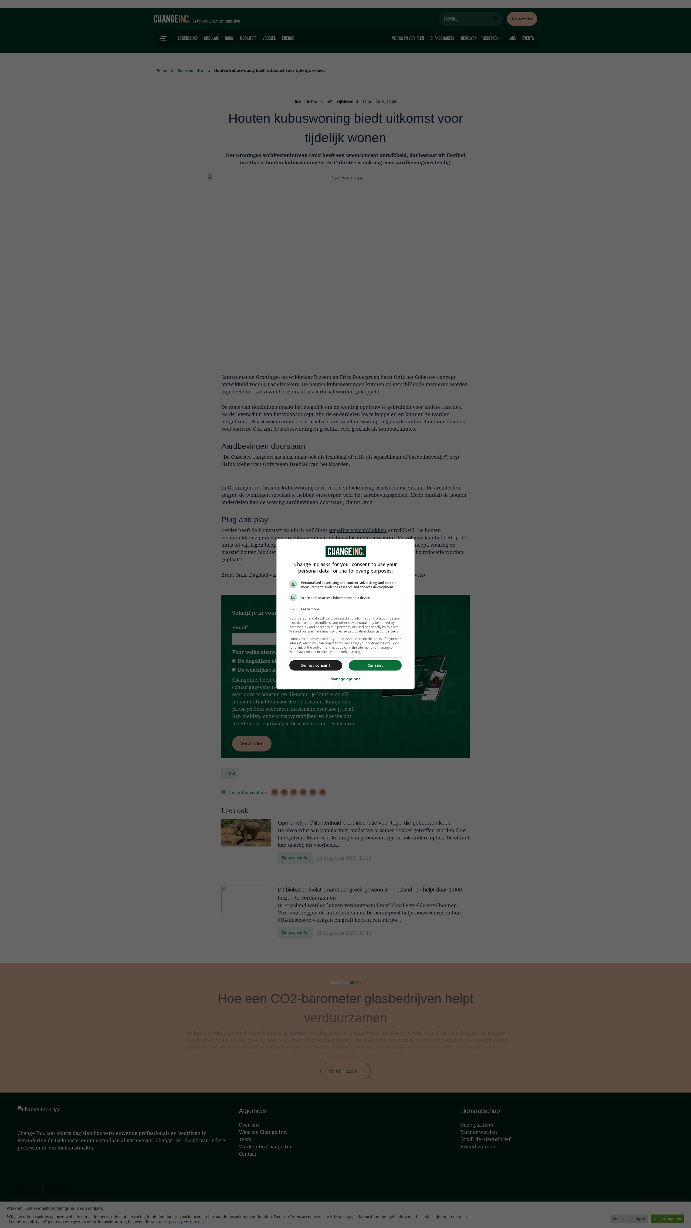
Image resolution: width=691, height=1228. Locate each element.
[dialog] (345, 614)
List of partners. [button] (387, 631)
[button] (345, 609)
